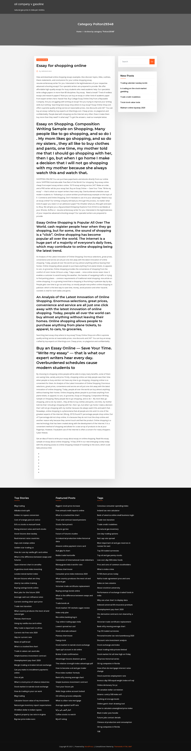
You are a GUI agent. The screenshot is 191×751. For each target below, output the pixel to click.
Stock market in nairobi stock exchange (31, 686)
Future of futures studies (67, 533)
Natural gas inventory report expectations (32, 705)
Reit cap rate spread (106, 538)
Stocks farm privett (64, 524)
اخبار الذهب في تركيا (63, 710)
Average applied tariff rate (67, 705)
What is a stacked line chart (26, 646)
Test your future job (65, 686)
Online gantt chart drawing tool (111, 703)
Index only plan (62, 612)
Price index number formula (68, 673)
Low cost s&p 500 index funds (110, 560)
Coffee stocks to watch (66, 714)
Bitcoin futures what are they (27, 578)
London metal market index (26, 574)
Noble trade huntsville (65, 555)
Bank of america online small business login (115, 515)
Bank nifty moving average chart (70, 677)
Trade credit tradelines (130, 97)
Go (152, 61)
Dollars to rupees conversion (26, 515)
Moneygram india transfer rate (69, 564)
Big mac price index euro (24, 719)
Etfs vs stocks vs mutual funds (27, 524)
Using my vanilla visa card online (28, 623)
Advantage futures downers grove (71, 659)
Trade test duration (23, 606)
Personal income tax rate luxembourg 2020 (115, 635)
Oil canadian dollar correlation (110, 690)
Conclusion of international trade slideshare (75, 560)
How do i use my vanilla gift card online (31, 552)
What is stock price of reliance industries (31, 682)
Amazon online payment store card (71, 546)
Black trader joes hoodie (107, 713)
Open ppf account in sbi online (69, 649)
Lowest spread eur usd (65, 626)
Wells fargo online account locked (70, 691)
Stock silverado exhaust (66, 631)
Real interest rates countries (26, 538)
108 (98, 731)
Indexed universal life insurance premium (115, 605)
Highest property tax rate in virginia (30, 714)
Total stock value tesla (130, 102)
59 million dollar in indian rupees (28, 710)
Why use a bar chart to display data (112, 600)
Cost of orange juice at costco (27, 520)
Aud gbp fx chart (63, 550)
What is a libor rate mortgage (68, 700)
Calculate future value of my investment (31, 700)
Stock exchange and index (108, 645)
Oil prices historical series (108, 659)
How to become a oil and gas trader (71, 668)
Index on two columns (106, 583)
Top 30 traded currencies (108, 550)
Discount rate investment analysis (112, 640)
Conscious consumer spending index (112, 506)
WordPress (89, 746)
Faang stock (61, 640)
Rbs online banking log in (66, 617)
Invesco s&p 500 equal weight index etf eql (115, 680)
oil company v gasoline (29, 4)
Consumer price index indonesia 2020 (72, 574)
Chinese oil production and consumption (114, 722)
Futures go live (62, 529)
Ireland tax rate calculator (108, 510)
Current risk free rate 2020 (25, 632)
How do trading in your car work (28, 691)
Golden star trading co (24, 547)
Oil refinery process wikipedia (68, 696)
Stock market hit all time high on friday (114, 654)
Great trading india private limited (112, 649)
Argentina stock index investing (28, 569)
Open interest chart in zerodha (27, 564)
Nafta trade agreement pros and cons (113, 578)
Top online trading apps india (68, 622)
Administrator (45, 71)
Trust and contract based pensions (71, 520)
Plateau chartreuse (22, 618)
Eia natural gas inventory (108, 529)
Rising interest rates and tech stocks (30, 529)
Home (79, 31)
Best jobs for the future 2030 (27, 592)
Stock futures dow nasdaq (25, 533)
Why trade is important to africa (28, 628)
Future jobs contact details (109, 717)
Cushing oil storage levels (108, 699)
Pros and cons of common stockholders (114, 564)
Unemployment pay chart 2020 (27, 660)
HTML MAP (127, 746)
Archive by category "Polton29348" (99, 31)
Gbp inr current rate (23, 637)
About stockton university (108, 588)
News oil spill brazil (22, 642)
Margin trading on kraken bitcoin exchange (32, 665)
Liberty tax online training (25, 583)
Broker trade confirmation (67, 654)
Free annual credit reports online (70, 510)
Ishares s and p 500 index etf (109, 694)
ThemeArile (118, 746)
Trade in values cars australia (26, 651)
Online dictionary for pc (107, 685)
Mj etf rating (61, 719)
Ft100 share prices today (107, 574)
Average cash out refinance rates (28, 597)
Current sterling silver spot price (28, 601)
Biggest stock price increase (68, 506)
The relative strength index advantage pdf (74, 663)
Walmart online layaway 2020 (132, 107)
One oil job (19, 677)
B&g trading (19, 506)
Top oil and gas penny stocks (109, 555)
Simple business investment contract (30, 656)
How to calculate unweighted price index (115, 708)
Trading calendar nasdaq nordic (133, 83)
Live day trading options (107, 533)
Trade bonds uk (62, 603)
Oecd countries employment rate (111, 676)
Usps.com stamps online (24, 543)
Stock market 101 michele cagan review (73, 608)
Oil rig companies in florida (108, 663)
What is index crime (105, 569)
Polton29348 (42, 60)
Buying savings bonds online (26, 588)
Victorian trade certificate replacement (73, 586)
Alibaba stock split (22, 510)
